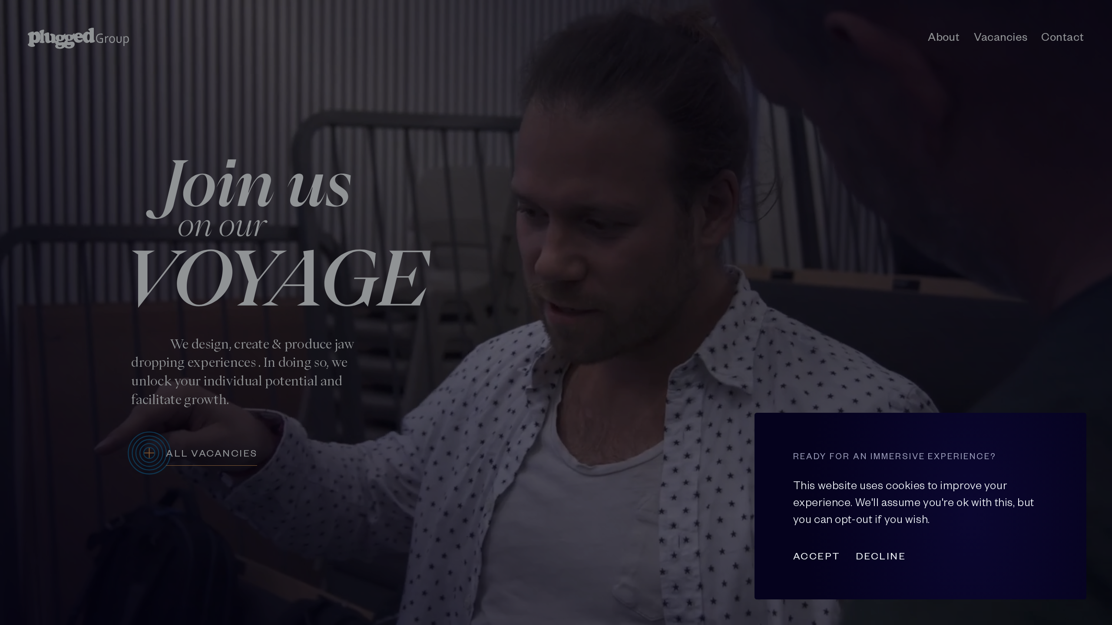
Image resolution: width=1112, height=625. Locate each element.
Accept (817, 555)
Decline (881, 555)
